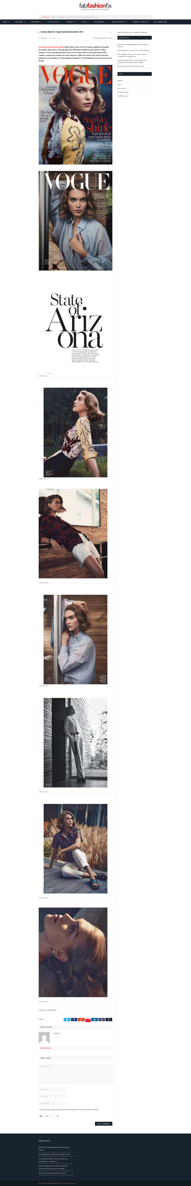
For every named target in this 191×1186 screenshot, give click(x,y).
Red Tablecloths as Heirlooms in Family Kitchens (133, 50)
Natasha (43, 38)
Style (84, 22)
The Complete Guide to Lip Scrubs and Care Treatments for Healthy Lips (132, 55)
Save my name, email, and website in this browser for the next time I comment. (69, 1110)
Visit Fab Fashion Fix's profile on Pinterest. (132, 32)
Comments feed (122, 92)
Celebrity (70, 22)
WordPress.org (122, 96)
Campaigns (35, 22)
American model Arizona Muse (51, 47)
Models (109, 38)
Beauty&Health (118, 22)
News (5, 22)
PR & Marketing (160, 22)
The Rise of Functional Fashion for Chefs (130, 66)
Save (88, 1020)
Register (120, 81)
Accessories (99, 22)
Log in (119, 85)
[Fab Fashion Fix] (95, 6)
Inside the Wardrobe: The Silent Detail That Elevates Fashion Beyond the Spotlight (131, 61)
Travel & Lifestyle (140, 22)
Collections (53, 22)
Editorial (19, 22)
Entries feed (121, 88)
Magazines (103, 38)
